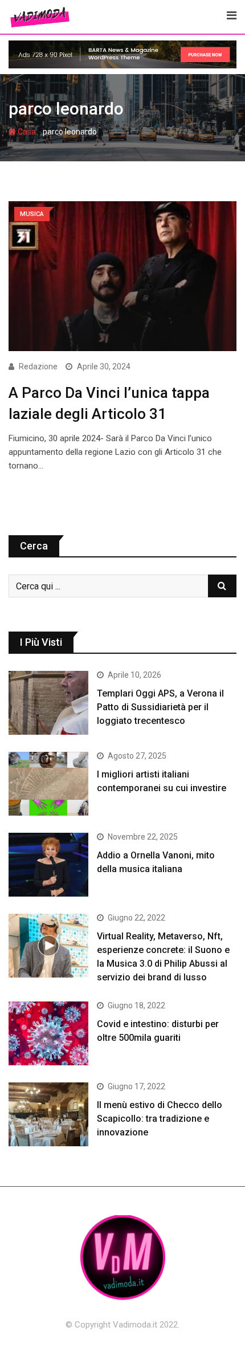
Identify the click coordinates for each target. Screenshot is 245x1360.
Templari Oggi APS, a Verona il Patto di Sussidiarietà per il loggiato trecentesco (160, 707)
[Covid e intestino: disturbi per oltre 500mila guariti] (48, 1033)
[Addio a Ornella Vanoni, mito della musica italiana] (48, 865)
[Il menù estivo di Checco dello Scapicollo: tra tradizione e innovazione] (48, 1114)
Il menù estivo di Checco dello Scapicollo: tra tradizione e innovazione (159, 1119)
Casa (26, 131)
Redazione (38, 366)
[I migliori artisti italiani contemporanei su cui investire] (48, 784)
